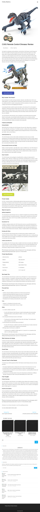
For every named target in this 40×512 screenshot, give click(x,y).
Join (35, 467)
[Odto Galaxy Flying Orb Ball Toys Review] (4, 485)
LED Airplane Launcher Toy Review (20, 433)
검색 (36, 442)
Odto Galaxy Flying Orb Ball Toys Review (14, 484)
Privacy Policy (7, 505)
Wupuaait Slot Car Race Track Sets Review (15, 496)
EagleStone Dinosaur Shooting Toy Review (32, 433)
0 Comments (14, 481)
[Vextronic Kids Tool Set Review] (4, 480)
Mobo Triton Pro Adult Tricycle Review (14, 490)
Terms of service (14, 505)
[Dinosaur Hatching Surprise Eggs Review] (4, 475)
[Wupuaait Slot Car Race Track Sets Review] (4, 497)
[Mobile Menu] (37, 2)
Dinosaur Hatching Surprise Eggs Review (14, 474)
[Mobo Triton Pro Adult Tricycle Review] (4, 491)
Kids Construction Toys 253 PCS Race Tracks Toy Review (8, 434)
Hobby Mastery (6, 2)
